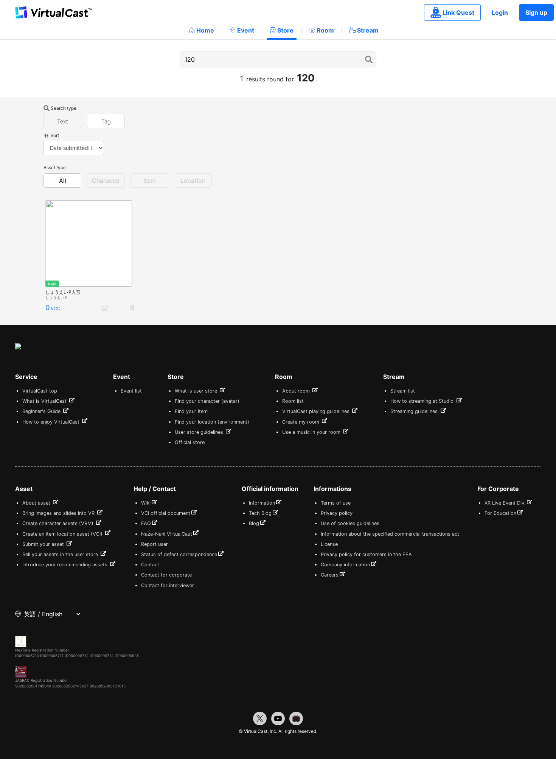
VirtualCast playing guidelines (316, 411)
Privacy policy (337, 513)
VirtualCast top (39, 391)
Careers (330, 575)
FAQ (146, 523)
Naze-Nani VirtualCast (166, 534)
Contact (150, 564)
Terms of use (336, 503)
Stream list (402, 391)
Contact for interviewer (167, 585)
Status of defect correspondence (179, 554)
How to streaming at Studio (422, 401)
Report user (154, 544)
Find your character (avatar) (207, 401)
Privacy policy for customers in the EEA (366, 554)
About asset (37, 503)
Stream (368, 30)
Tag (106, 121)
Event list (131, 391)
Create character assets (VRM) (58, 523)
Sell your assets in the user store (60, 554)
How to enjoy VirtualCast (51, 422)
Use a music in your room (312, 432)
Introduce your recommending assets (65, 564)
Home (205, 30)
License (329, 544)
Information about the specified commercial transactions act (390, 534)
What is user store (197, 391)
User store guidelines (200, 432)
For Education (500, 513)
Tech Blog (260, 513)
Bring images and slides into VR (59, 513)
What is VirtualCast (45, 401)
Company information (345, 564)
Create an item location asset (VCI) (63, 534)
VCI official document (165, 513)
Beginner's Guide (42, 411)
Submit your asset (43, 544)
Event (245, 30)
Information (262, 503)
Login (500, 12)
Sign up (536, 12)
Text (62, 121)
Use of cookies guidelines (350, 523)
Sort (54, 135)
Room (325, 30)
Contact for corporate (166, 575)
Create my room (301, 422)
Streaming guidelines (414, 411)
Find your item (191, 411)
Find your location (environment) (212, 422)
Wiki (146, 503)
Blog (254, 523)
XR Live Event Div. (505, 503)
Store (285, 30)
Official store (190, 442)
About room (296, 391)
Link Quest (458, 12)
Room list (293, 401)
